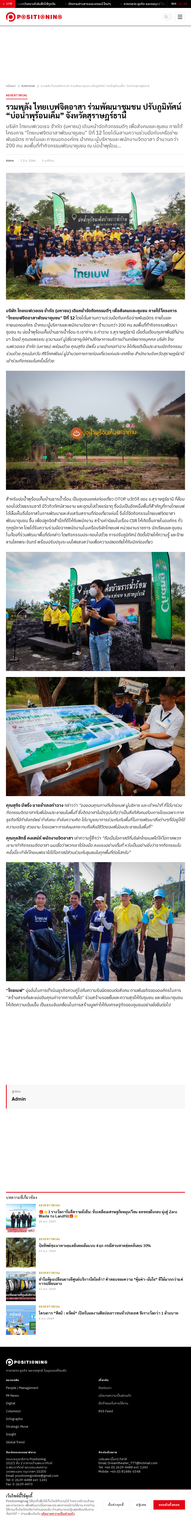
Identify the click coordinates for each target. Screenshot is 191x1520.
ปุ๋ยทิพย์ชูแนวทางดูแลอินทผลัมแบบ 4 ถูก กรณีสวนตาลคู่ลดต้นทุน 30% (95, 1245)
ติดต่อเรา (104, 1388)
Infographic (14, 1419)
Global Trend (15, 1442)
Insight (11, 1434)
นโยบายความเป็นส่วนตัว (114, 1395)
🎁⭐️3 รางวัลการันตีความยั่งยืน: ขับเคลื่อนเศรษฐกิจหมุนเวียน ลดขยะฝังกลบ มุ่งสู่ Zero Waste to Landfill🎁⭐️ (108, 1214)
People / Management (22, 1388)
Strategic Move (17, 1426)
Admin (10, 161)
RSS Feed (105, 1411)
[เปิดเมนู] (180, 17)
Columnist (13, 1411)
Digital (10, 1403)
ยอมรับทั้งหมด (169, 1505)
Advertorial (28, 86)
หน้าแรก (11, 86)
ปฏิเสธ (141, 1505)
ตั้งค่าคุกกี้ (116, 1505)
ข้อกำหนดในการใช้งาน (113, 1403)
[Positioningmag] (34, 17)
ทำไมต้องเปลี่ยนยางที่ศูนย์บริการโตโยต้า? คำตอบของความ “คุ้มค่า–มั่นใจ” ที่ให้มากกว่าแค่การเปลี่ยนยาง (111, 1281)
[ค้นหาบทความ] (167, 17)
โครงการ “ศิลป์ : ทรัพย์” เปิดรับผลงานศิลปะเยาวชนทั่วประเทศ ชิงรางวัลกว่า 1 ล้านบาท (108, 1313)
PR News (12, 1395)
